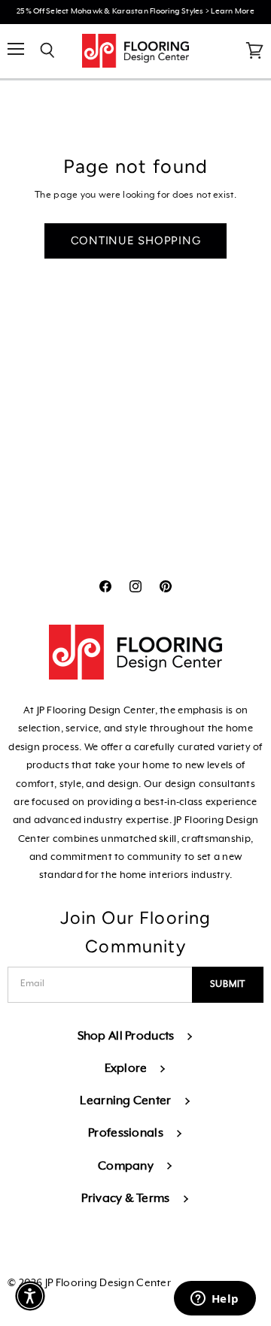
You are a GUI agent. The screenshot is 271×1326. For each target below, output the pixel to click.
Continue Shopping (136, 240)
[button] (30, 1296)
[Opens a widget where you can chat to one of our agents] (214, 1299)
